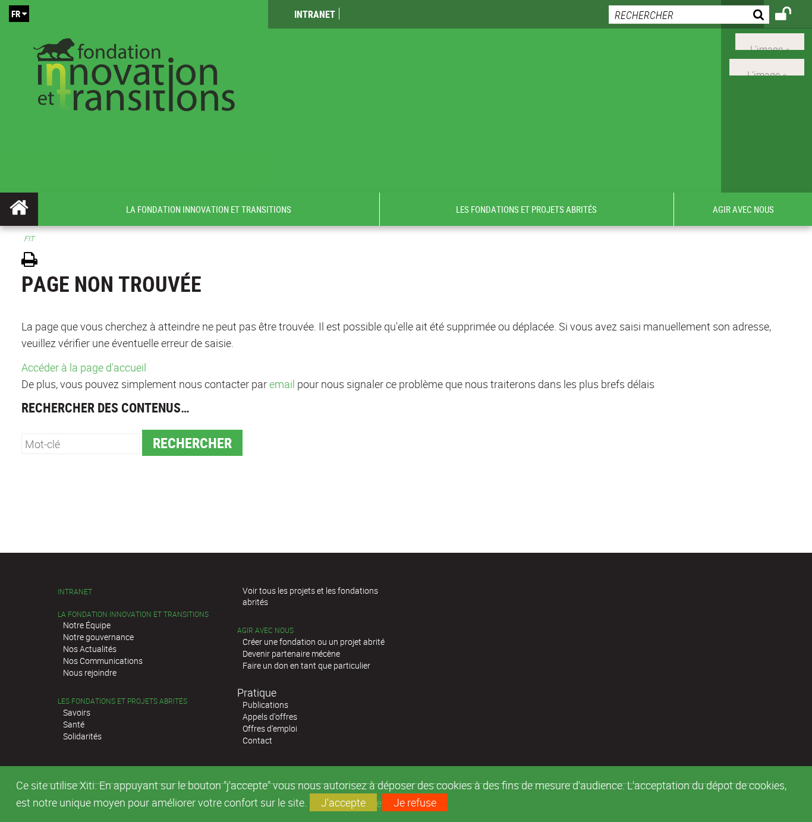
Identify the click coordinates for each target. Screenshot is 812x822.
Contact (257, 740)
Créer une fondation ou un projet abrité (314, 641)
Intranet (314, 14)
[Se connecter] (791, 15)
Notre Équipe (87, 625)
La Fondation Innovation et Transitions (133, 614)
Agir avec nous (265, 630)
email (282, 384)
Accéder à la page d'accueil (83, 367)
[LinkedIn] (766, 66)
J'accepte (343, 802)
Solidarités (82, 736)
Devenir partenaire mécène (291, 653)
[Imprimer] (33, 261)
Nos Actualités (90, 648)
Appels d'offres (270, 716)
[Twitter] (769, 40)
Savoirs (76, 712)
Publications (265, 704)
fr (15, 14)
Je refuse (415, 802)
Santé (73, 724)
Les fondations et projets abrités (122, 701)
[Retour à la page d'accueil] (134, 72)
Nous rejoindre (90, 672)
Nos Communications (103, 660)
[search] (689, 14)
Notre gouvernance (98, 637)
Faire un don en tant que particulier (306, 665)
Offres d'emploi (270, 728)
